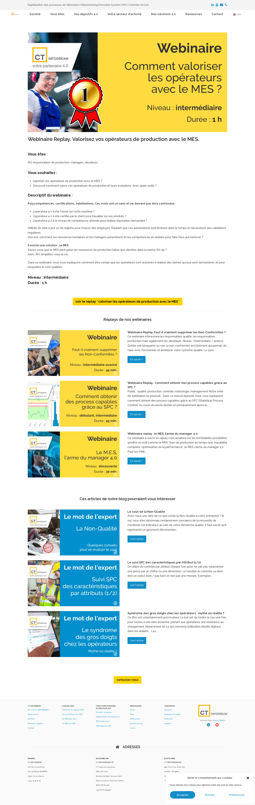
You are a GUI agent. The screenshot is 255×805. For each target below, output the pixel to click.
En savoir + (136, 359)
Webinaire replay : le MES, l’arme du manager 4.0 (163, 433)
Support (167, 723)
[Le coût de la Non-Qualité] (74, 554)
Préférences (237, 795)
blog (123, 499)
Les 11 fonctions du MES (72, 714)
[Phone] (226, 5)
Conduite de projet (172, 714)
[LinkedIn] (212, 5)
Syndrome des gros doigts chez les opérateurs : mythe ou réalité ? (176, 613)
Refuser (210, 795)
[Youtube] (217, 5)
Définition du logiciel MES (73, 710)
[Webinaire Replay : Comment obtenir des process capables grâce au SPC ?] (74, 425)
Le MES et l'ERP (68, 723)
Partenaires (33, 714)
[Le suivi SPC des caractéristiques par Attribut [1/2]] (74, 605)
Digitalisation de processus (108, 717)
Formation (168, 719)
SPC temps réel (102, 721)
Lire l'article (136, 538)
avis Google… (220, 720)
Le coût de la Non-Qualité (146, 511)
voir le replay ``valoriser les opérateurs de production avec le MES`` (127, 301)
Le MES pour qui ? (69, 719)
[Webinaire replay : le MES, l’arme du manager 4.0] (74, 476)
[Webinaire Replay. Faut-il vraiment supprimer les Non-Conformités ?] (74, 375)
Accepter (182, 795)
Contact (31, 728)
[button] (248, 778)
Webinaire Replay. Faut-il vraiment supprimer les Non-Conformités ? (177, 332)
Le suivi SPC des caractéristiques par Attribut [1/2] (164, 562)
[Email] (221, 5)
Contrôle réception (104, 712)
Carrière (31, 719)
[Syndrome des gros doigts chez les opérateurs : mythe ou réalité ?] (74, 656)
